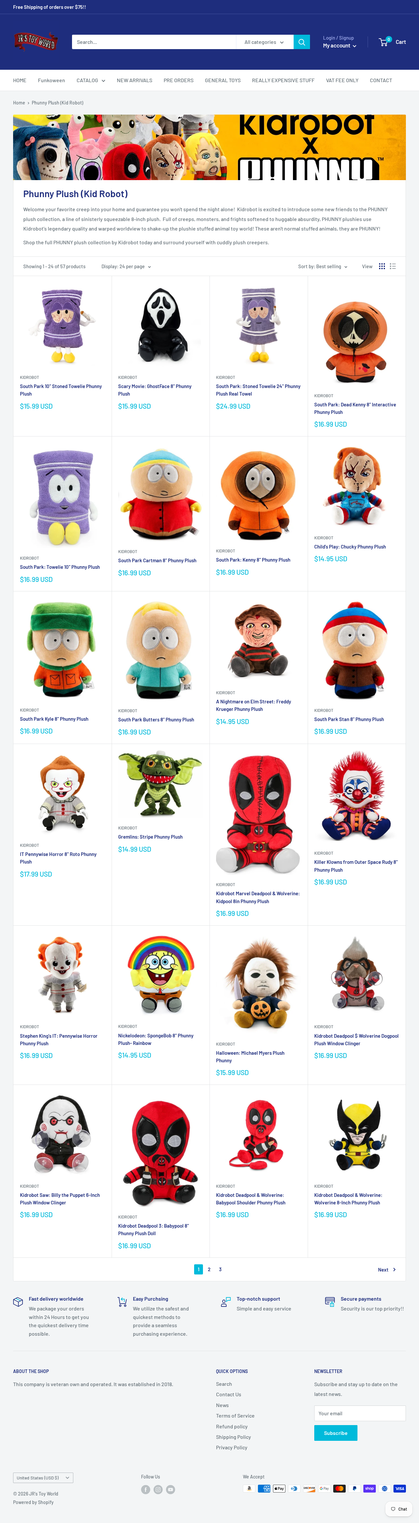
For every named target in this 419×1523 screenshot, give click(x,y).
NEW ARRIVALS (134, 80)
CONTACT (381, 80)
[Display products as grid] (382, 266)
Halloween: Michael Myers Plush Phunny (250, 1056)
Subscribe (336, 1433)
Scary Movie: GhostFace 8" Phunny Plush (154, 390)
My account (337, 45)
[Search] (302, 42)
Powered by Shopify (33, 1502)
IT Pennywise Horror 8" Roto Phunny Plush (58, 857)
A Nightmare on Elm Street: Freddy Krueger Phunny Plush (253, 705)
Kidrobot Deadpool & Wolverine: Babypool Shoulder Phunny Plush (250, 1198)
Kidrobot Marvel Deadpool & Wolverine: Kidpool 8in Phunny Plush (258, 897)
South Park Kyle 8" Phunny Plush (54, 719)
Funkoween (51, 80)
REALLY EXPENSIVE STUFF (283, 80)
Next (383, 1269)
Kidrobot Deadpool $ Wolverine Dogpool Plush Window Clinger (356, 1039)
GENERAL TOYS (223, 80)
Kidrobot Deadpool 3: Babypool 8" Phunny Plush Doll (153, 1229)
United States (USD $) (38, 1477)
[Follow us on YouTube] (170, 1489)
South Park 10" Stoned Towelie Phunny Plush (61, 390)
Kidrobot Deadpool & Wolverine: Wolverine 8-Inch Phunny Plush (348, 1198)
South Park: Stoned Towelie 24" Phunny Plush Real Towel (258, 390)
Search (224, 1384)
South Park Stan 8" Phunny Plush (349, 719)
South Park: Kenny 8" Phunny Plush (253, 560)
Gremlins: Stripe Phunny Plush (150, 837)
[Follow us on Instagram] (158, 1489)
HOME (20, 80)
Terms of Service (235, 1415)
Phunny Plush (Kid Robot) (57, 102)
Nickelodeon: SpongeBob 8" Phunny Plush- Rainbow (155, 1039)
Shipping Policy (233, 1437)
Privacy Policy (231, 1447)
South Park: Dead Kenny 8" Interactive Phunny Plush (355, 408)
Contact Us (228, 1394)
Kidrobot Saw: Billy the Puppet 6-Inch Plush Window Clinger (60, 1198)
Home (19, 102)
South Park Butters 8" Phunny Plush (156, 719)
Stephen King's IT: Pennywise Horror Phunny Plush (59, 1039)
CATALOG (87, 80)
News (222, 1405)
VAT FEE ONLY (342, 80)
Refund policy (232, 1426)
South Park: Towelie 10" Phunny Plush (60, 567)
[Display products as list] (393, 266)
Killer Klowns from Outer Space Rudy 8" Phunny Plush (356, 865)
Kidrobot (29, 377)
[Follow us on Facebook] (145, 1489)
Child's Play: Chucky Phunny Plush (350, 546)
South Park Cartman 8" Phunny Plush (157, 560)
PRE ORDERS (178, 80)
